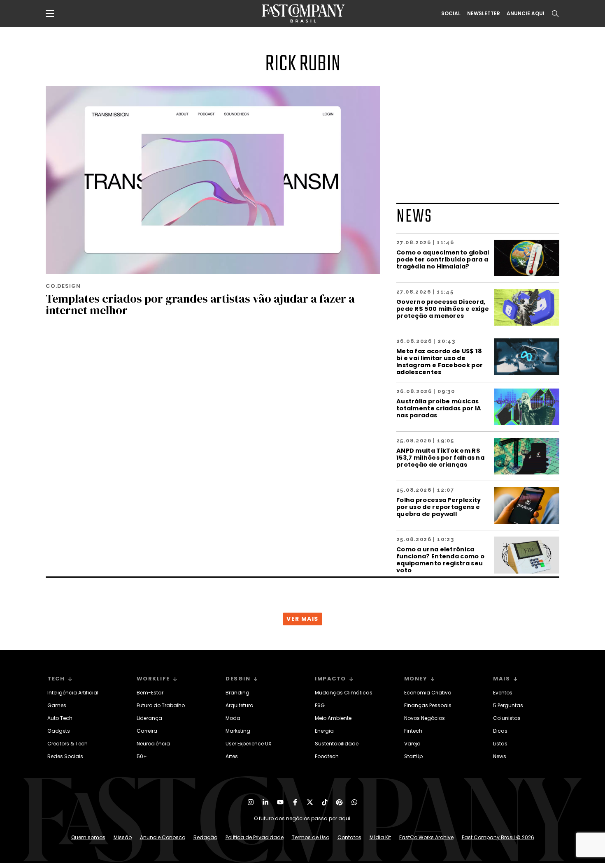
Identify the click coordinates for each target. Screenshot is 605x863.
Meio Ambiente (333, 718)
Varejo (412, 743)
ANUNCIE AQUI (525, 13)
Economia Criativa (427, 692)
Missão (123, 837)
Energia (324, 731)
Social (451, 13)
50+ (142, 756)
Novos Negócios (424, 718)
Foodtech (327, 756)
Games (56, 705)
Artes (232, 756)
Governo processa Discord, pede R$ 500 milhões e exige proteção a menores (442, 308)
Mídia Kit (380, 837)
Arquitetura (240, 705)
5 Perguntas (508, 705)
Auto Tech (59, 718)
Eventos (502, 692)
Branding (237, 692)
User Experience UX (248, 743)
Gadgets (58, 731)
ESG (320, 705)
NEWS (414, 217)
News (499, 756)
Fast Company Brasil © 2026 (498, 837)
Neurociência (153, 743)
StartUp (413, 756)
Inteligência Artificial (72, 692)
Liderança (149, 718)
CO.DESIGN (63, 286)
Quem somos (88, 837)
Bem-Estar (150, 692)
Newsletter (483, 13)
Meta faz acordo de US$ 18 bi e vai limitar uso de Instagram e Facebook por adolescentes (439, 361)
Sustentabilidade (336, 743)
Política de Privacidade (255, 837)
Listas (500, 743)
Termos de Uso (310, 837)
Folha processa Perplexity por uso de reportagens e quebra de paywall (438, 507)
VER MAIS (302, 619)
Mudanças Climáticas (343, 692)
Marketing (238, 731)
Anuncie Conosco (162, 837)
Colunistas (507, 718)
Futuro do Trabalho (161, 705)
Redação (205, 837)
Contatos (349, 837)
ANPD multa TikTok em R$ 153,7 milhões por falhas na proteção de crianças (440, 457)
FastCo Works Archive (426, 837)
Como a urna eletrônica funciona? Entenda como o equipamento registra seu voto (440, 559)
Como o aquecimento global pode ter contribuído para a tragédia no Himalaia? (442, 259)
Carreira (147, 731)
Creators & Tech (67, 743)
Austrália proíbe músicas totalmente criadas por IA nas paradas (439, 408)
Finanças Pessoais (427, 705)
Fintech (413, 731)
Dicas (500, 731)
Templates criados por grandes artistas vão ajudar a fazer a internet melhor (200, 304)
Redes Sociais (65, 756)
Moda (233, 718)
